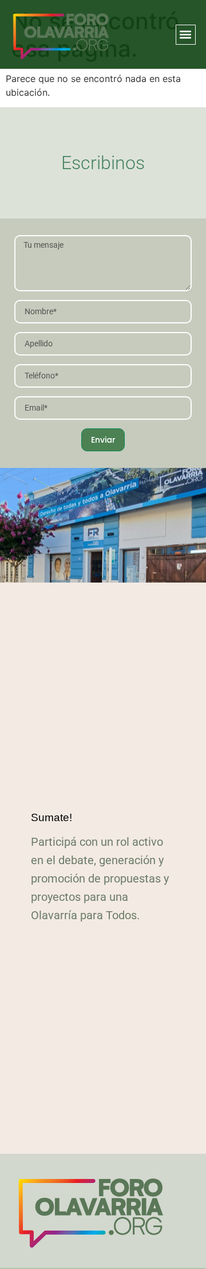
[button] (186, 35)
